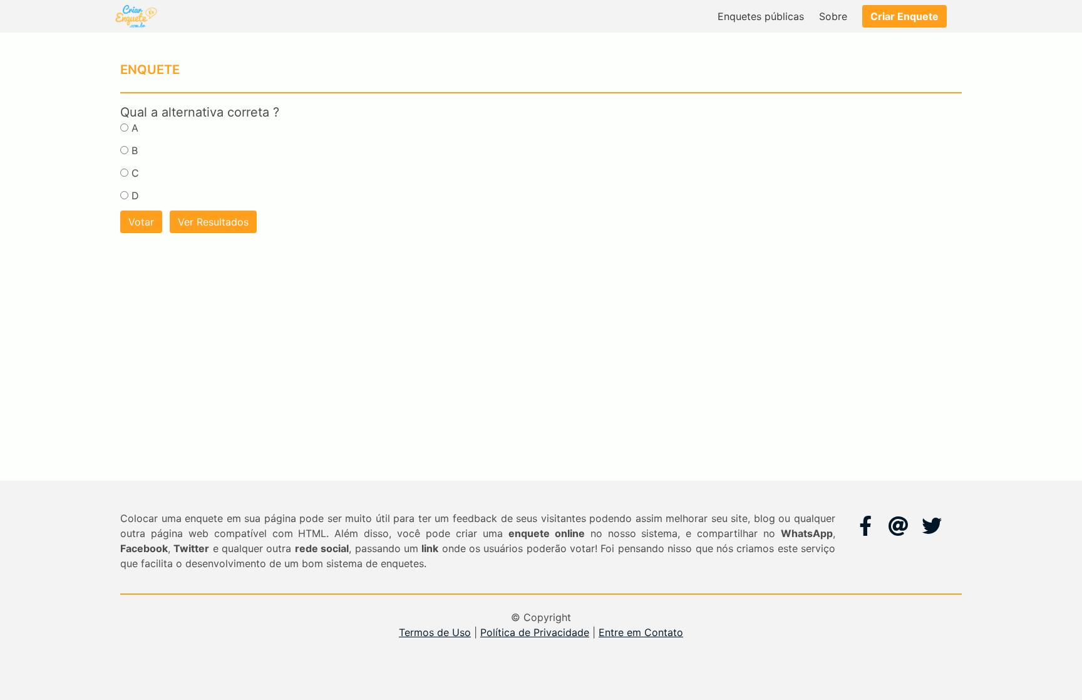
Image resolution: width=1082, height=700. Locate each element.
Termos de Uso (435, 632)
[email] (899, 526)
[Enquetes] (135, 16)
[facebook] (865, 526)
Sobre (833, 16)
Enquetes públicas (761, 16)
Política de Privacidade (534, 632)
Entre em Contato (641, 632)
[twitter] (932, 526)
